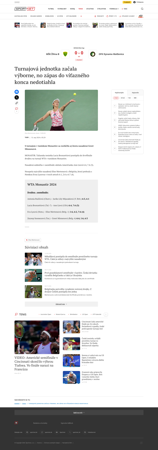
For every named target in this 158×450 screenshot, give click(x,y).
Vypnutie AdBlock (67, 423)
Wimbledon (73, 314)
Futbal (51, 9)
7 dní (129, 98)
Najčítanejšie (119, 93)
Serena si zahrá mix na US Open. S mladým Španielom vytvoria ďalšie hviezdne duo (93, 359)
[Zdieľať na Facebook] (17, 92)
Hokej (72, 9)
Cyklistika (101, 9)
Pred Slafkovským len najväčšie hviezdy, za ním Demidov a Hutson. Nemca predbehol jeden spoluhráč (29, 25)
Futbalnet (62, 9)
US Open (85, 314)
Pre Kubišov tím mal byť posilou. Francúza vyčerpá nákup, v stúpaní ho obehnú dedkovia (81, 25)
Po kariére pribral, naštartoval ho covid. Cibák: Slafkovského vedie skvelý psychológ (108, 25)
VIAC (125, 9)
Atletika (90, 9)
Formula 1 (114, 9)
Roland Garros (60, 314)
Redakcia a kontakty (40, 423)
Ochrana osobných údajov (52, 443)
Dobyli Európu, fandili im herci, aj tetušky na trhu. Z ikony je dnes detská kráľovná (56, 25)
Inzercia (39, 443)
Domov (17, 403)
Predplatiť (127, 2)
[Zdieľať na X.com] (17, 97)
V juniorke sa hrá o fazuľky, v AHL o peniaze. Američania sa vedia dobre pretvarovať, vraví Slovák (134, 25)
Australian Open (46, 314)
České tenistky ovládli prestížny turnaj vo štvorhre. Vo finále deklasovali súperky (91, 342)
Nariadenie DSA (67, 443)
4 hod (116, 98)
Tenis (80, 9)
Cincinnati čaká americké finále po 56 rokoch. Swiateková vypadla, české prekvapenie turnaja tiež (93, 325)
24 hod (123, 98)
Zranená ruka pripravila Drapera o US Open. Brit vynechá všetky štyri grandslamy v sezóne (92, 375)
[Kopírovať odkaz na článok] (17, 103)
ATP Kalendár (97, 314)
